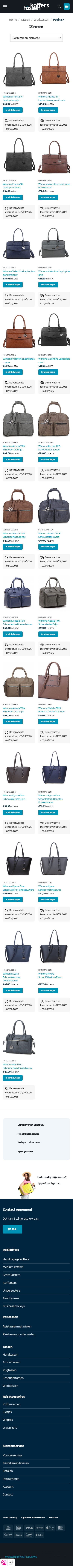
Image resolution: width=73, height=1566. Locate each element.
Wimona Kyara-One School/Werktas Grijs (14, 797)
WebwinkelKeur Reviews (21, 1557)
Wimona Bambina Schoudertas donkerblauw (17, 1066)
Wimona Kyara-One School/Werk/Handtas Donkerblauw (50, 799)
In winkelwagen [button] (13, 110)
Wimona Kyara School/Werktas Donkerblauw (11, 977)
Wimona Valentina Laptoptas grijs (54, 273)
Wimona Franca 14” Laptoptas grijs (13, 98)
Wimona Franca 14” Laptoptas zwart (13, 185)
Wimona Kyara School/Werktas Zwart (50, 975)
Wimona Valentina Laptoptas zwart (54, 360)
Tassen (25, 19)
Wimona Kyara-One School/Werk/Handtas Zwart (18, 887)
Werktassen (41, 19)
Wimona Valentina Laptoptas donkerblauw (19, 273)
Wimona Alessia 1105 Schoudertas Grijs (14, 447)
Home (13, 19)
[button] (5, 6)
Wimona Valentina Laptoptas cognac (19, 360)
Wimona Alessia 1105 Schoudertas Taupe (49, 447)
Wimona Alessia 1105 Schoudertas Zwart (49, 535)
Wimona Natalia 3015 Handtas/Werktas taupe (51, 709)
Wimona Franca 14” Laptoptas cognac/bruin (51, 98)
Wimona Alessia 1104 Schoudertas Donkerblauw (17, 622)
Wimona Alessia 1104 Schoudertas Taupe (14, 709)
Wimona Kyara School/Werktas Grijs (49, 887)
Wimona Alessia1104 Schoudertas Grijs (49, 622)
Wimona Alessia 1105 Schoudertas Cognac (14, 535)
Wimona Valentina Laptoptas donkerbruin (54, 185)
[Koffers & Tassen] (36, 6)
